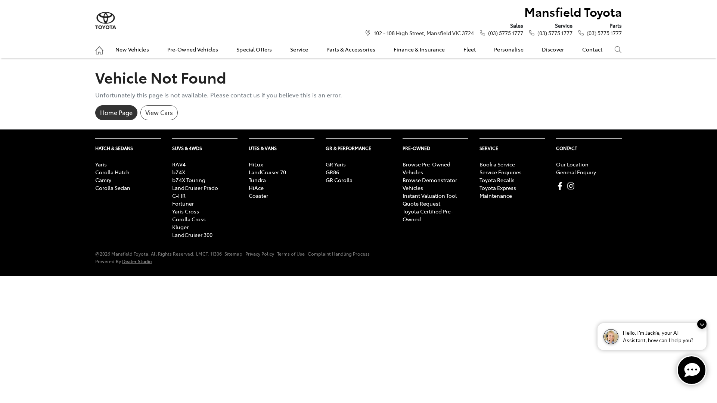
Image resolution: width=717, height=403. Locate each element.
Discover (553, 49)
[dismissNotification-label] (702, 324)
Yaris (101, 164)
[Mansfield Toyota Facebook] (561, 186)
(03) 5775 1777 (505, 33)
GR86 (332, 172)
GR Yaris (336, 164)
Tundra (257, 180)
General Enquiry (576, 172)
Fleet (469, 49)
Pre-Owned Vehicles (192, 49)
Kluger (180, 227)
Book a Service (497, 164)
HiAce (256, 187)
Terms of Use (291, 254)
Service (299, 49)
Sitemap (233, 254)
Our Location (572, 164)
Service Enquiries (500, 172)
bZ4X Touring (188, 180)
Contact (592, 49)
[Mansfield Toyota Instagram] (572, 186)
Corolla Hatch (112, 172)
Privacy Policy (259, 254)
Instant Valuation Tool (430, 195)
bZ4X (178, 172)
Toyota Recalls (497, 180)
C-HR (179, 195)
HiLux (256, 164)
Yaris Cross (185, 211)
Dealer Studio (137, 261)
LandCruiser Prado (195, 187)
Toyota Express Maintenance (497, 191)
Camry (103, 180)
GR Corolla (339, 180)
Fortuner (183, 203)
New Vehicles (132, 49)
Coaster (258, 195)
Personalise (509, 49)
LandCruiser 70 (267, 172)
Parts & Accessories (350, 49)
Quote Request (421, 203)
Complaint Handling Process (339, 254)
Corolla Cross (189, 219)
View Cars (159, 112)
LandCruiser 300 (192, 234)
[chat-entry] (692, 370)
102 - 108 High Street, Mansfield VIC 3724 (424, 33)
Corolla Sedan (112, 187)
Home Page (116, 112)
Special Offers (254, 49)
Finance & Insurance (419, 49)
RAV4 (179, 164)
